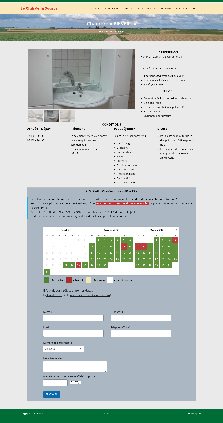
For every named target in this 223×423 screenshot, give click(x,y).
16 (104, 252)
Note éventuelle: (52, 358)
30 (84, 265)
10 (111, 246)
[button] (81, 79)
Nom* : (47, 312)
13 (130, 246)
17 (111, 252)
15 (98, 252)
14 (92, 252)
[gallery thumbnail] (35, 116)
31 (47, 271)
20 (130, 252)
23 (104, 259)
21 (92, 259)
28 (72, 265)
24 (111, 259)
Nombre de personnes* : (57, 342)
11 (117, 246)
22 (98, 259)
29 (98, 265)
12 (137, 252)
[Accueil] (100, 31)
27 (65, 265)
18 (117, 252)
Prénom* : (117, 312)
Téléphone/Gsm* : (121, 327)
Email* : (47, 327)
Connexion (107, 413)
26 (123, 259)
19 (123, 252)
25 (117, 259)
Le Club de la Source (39, 8)
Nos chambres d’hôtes (114, 31)
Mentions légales (194, 413)
